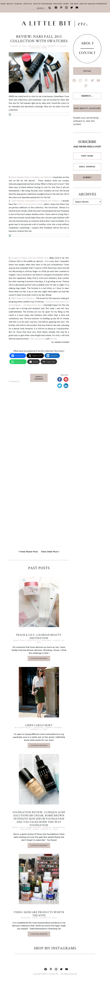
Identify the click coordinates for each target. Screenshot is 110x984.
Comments (14, 381)
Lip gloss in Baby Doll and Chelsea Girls (30, 258)
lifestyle (27, 4)
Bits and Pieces (23, 728)
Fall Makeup (49, 46)
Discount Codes (61, 4)
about (87, 44)
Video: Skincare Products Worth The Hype (39, 913)
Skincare (46, 640)
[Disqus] (39, 432)
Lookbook (38, 728)
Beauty (10, 4)
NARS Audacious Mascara (22, 298)
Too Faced (25, 829)
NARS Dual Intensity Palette (30, 204)
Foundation (58, 827)
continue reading (38, 658)
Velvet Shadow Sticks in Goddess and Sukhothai (32, 177)
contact (87, 53)
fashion (18, 4)
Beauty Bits (35, 46)
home (3, 4)
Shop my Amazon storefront (93, 4)
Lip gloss (62, 46)
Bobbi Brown (33, 827)
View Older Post (49, 551)
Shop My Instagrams (42, 4)
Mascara (35, 48)
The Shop (74, 4)
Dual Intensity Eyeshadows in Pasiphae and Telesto (35, 200)
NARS (44, 48)
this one (34, 338)
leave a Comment (38, 378)
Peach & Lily (33, 640)
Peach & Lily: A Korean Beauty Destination (39, 636)
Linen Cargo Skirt (39, 725)
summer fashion (53, 728)
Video (36, 829)
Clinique (46, 827)
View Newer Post (29, 551)
